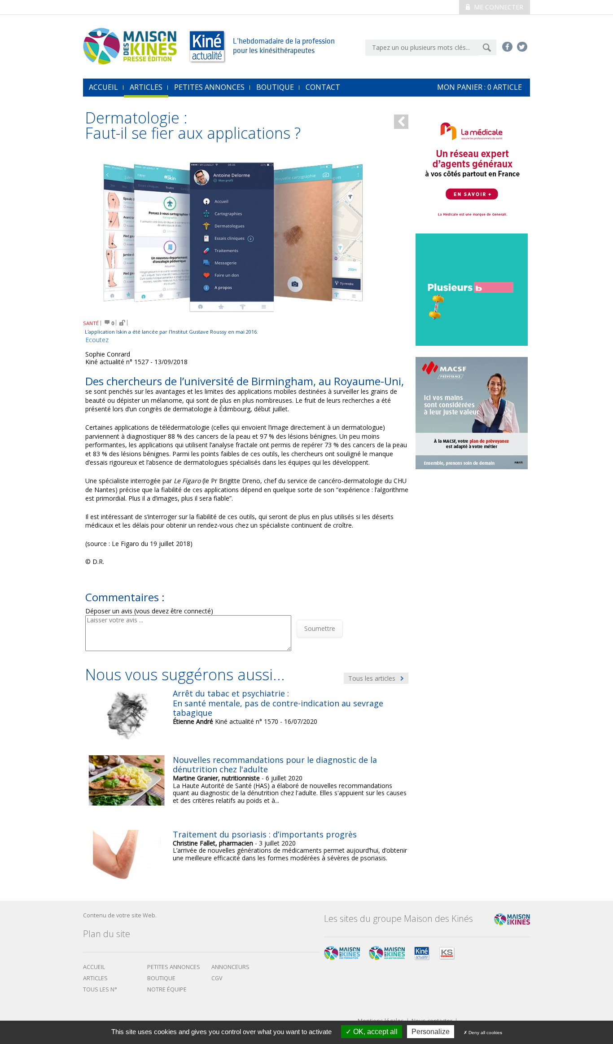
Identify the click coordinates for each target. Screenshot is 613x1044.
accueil (103, 87)
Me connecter (497, 7)
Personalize (431, 1031)
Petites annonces (209, 87)
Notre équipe (167, 989)
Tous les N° (100, 989)
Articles (146, 87)
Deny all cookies (484, 1032)
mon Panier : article (479, 87)
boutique (161, 978)
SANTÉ (91, 323)
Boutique (275, 87)
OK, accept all (374, 1031)
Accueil (94, 967)
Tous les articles (372, 678)
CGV (217, 978)
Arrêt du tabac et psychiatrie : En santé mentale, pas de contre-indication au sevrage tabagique (278, 703)
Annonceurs (230, 967)
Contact (323, 87)
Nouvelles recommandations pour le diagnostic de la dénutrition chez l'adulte (275, 764)
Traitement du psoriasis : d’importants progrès (265, 834)
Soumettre (319, 628)
